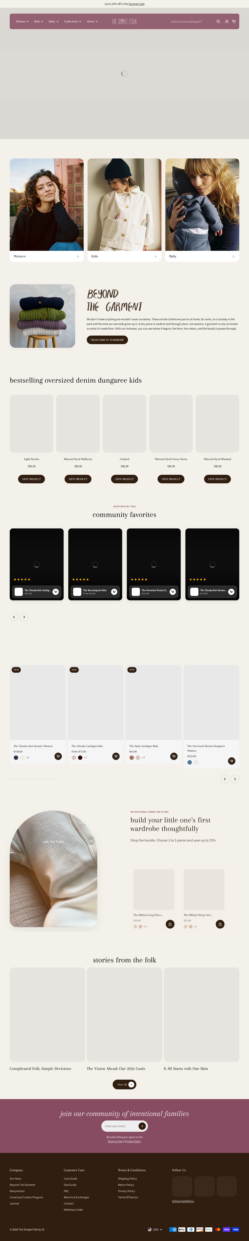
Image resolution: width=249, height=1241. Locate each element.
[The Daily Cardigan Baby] (153, 702)
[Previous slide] (14, 617)
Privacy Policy (133, 1141)
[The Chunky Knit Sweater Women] (38, 702)
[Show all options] (28, 757)
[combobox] (195, 21)
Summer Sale (137, 4)
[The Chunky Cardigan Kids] (96, 702)
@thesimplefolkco (183, 1201)
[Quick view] (57, 674)
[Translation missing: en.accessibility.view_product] (56, 592)
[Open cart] (233, 21)
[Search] (218, 21)
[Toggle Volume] (56, 534)
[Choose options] (58, 756)
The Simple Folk (28, 1229)
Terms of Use (115, 1141)
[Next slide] (24, 617)
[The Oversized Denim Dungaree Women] (211, 702)
